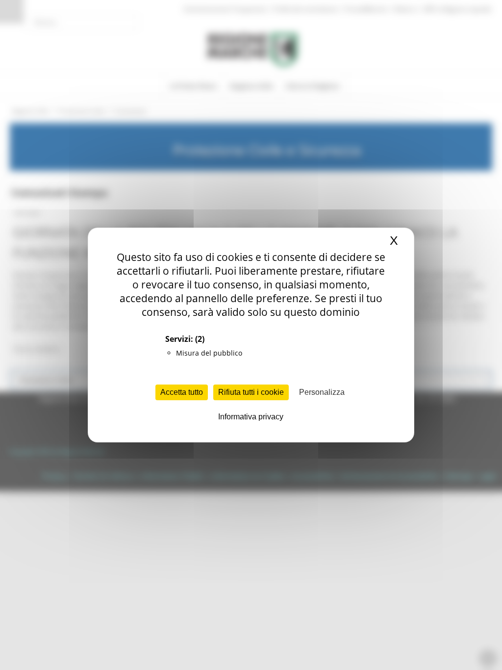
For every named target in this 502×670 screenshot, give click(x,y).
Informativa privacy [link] (250, 416)
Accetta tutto (181, 392)
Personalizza (322, 392)
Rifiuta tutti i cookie (251, 392)
